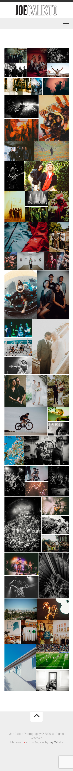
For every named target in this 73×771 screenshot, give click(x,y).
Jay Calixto (56, 742)
